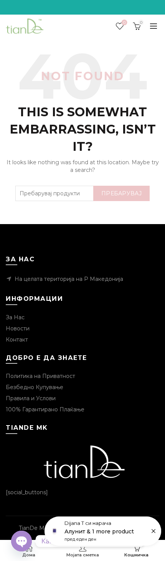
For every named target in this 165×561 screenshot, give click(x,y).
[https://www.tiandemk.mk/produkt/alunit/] (103, 531)
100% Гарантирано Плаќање (45, 409)
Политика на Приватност (40, 376)
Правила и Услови (31, 398)
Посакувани (124, 22)
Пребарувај (121, 193)
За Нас (15, 317)
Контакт (17, 339)
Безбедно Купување (34, 387)
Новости (18, 328)
